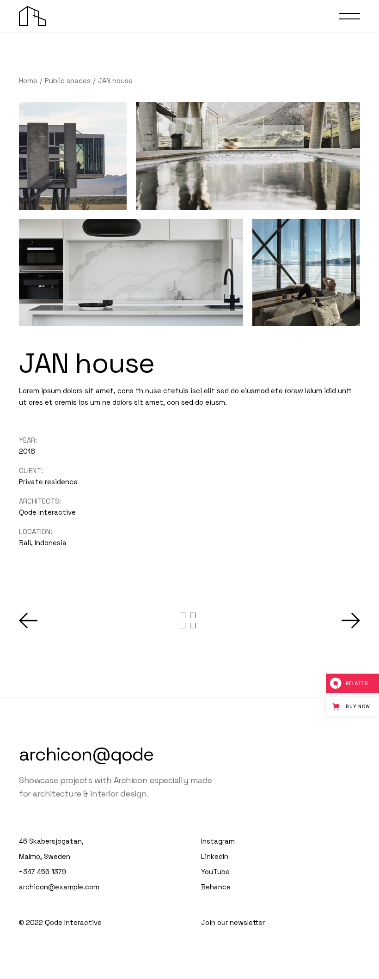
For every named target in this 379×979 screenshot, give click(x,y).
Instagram (218, 841)
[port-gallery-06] (131, 273)
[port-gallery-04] (306, 273)
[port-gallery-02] (72, 156)
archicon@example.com (59, 886)
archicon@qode (86, 754)
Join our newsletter (233, 922)
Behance (216, 886)
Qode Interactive (47, 512)
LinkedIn (214, 856)
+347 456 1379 (42, 871)
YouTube (215, 871)
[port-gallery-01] (248, 156)
